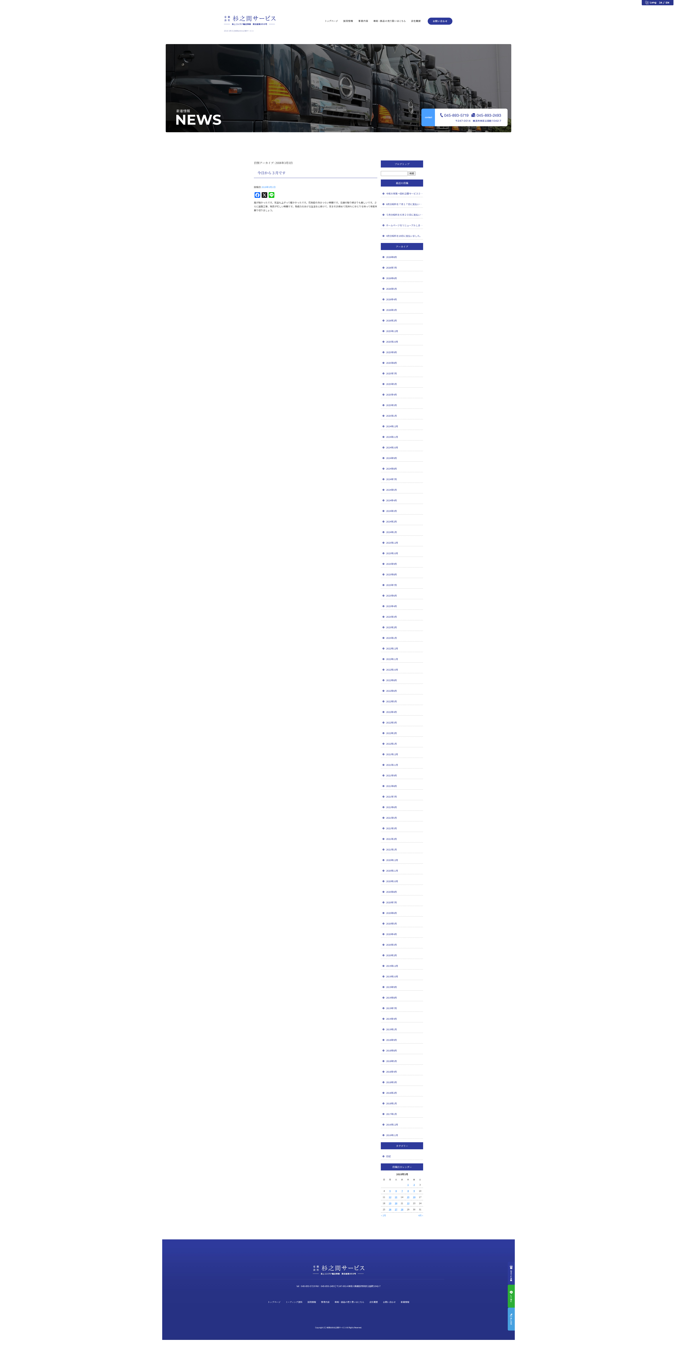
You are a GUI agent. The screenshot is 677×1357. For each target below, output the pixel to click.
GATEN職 (511, 1273)
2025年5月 (391, 384)
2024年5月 (391, 489)
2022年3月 (391, 722)
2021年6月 (391, 807)
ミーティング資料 (294, 1301)
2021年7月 (391, 796)
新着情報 (405, 1301)
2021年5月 (391, 817)
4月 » (420, 1215)
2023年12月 (392, 542)
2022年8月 (391, 680)
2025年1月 (391, 415)
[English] (669, 2)
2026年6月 (391, 278)
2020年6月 (391, 913)
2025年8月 (391, 362)
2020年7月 (391, 902)
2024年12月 (392, 426)
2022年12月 (392, 648)
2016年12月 (392, 1124)
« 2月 (383, 1215)
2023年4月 (391, 606)
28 (402, 1209)
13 (396, 1196)
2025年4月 (391, 394)
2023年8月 (391, 574)
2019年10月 (392, 976)
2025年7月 (391, 373)
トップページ (331, 21)
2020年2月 (391, 955)
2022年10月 (392, 669)
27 (396, 1209)
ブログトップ (402, 164)
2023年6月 (391, 595)
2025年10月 (392, 341)
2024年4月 (391, 500)
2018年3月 (391, 1082)
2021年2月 (391, 839)
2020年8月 (391, 891)
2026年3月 (391, 310)
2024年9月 (391, 458)
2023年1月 (391, 638)
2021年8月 (391, 786)
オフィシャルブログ (511, 1319)
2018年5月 (391, 1061)
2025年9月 (391, 352)
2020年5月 (391, 923)
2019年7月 (391, 1008)
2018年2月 (391, 1092)
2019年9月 (391, 987)
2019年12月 (392, 965)
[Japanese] (661, 2)
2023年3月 (391, 616)
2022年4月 (391, 712)
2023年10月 (392, 553)
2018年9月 (391, 1040)
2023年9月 (391, 563)
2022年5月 (391, 701)
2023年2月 (391, 627)
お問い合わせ (439, 21)
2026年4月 (391, 299)
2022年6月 (391, 690)
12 (390, 1196)
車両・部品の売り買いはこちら (389, 21)
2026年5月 (391, 288)
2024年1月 (391, 532)
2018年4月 (391, 1071)
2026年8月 (391, 257)
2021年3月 (391, 828)
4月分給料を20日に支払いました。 (404, 236)
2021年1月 (391, 849)
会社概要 (417, 21)
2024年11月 (392, 437)
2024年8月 (391, 468)
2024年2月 (391, 521)
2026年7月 (391, 267)
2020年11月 (392, 870)
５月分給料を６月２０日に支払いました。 (404, 214)
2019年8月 (391, 997)
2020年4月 (391, 934)
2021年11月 (392, 764)
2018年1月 (391, 1103)
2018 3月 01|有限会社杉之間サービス (239, 30)
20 (396, 1203)
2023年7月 (391, 585)
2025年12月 (392, 331)
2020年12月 (392, 860)
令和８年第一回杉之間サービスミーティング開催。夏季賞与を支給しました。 (404, 193)
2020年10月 (392, 881)
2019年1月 (391, 1029)
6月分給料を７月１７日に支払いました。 (404, 204)
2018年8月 (391, 1050)
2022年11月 (392, 659)
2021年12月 (392, 754)
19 (390, 1203)
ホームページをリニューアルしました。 (404, 225)
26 (390, 1209)
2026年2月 (391, 320)
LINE (511, 1296)
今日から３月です (271, 172)
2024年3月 (391, 511)
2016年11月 (392, 1135)
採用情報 (348, 21)
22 (408, 1203)
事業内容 (363, 21)
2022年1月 (391, 743)
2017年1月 (391, 1114)
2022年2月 (391, 733)
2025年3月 (391, 405)
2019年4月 (391, 1018)
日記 (388, 1156)
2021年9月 (391, 775)
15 (408, 1196)
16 (414, 1196)
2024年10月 (392, 447)
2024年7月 (391, 479)
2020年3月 (391, 944)
